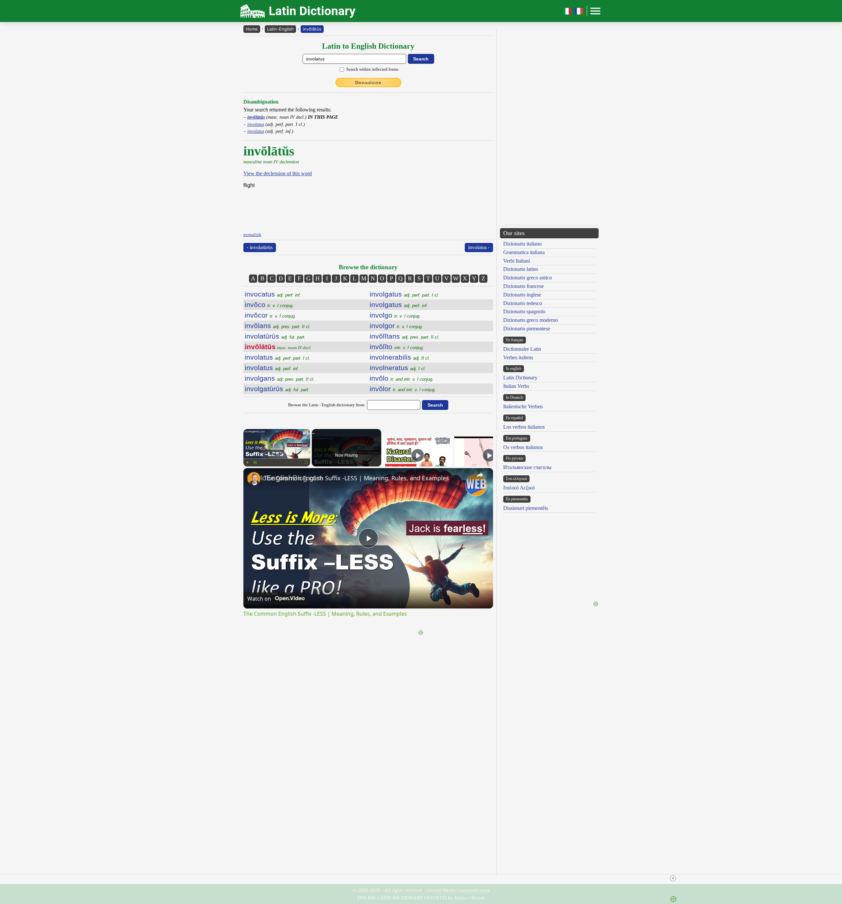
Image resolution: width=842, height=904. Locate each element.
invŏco (269, 304)
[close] (673, 878)
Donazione (368, 82)
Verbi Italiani (516, 261)
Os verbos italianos (523, 447)
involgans (279, 378)
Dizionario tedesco (522, 303)
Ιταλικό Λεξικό (519, 487)
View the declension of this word (277, 173)
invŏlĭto (397, 346)
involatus (255, 124)
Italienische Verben (523, 406)
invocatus (273, 294)
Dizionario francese (523, 286)
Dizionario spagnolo (524, 311)
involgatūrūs (277, 389)
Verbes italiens (518, 357)
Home (252, 29)
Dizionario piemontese (526, 328)
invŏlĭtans (404, 336)
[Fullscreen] (306, 462)
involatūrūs (275, 336)
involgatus (404, 294)
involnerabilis (400, 357)
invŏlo (401, 378)
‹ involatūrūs (260, 247)
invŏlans (277, 325)
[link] (253, 478)
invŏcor (270, 315)
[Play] (247, 462)
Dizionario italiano (522, 244)
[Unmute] (255, 462)
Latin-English (280, 29)
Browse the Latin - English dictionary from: (326, 404)
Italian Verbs (516, 386)
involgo (395, 315)
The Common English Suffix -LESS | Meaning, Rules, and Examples (356, 478)
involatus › (479, 247)
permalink (252, 234)
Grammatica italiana (524, 252)
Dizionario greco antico (527, 277)
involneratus (398, 367)
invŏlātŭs (312, 29)
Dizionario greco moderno (530, 320)
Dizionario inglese (522, 294)
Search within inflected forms (372, 69)
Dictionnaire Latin (522, 349)
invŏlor (403, 389)
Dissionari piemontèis (525, 508)
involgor (396, 325)
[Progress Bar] (276, 458)
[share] (480, 475)
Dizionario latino (520, 269)
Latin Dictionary (520, 377)
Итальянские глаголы (527, 467)
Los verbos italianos (524, 427)
